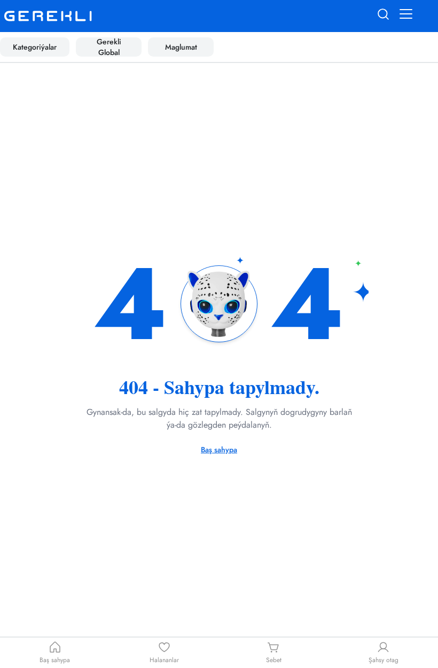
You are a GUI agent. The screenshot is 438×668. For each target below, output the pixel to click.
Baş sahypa (219, 449)
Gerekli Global (109, 47)
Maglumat (181, 47)
